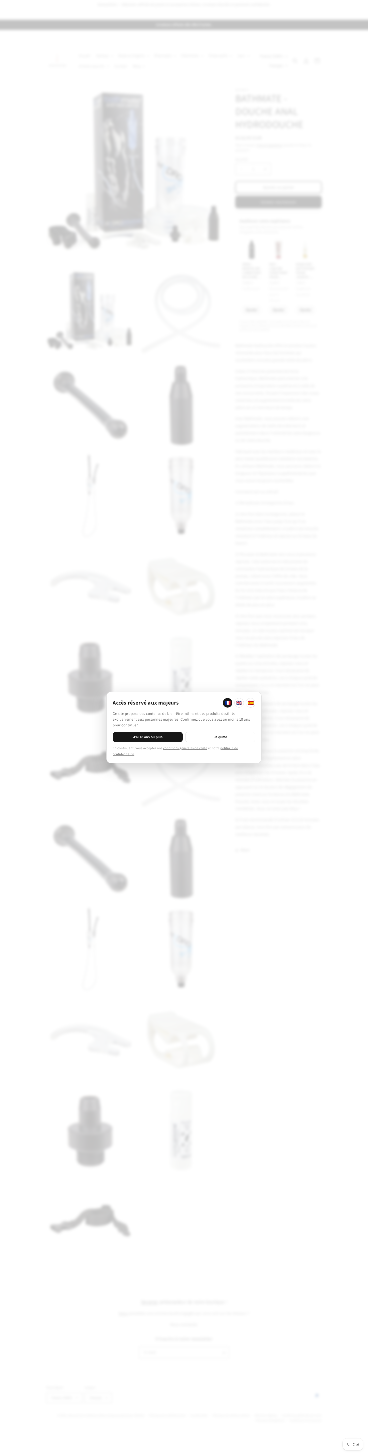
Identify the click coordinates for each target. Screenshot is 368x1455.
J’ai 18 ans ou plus (147, 737)
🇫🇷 (228, 703)
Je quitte (220, 737)
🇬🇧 (239, 703)
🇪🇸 (251, 703)
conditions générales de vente (185, 748)
